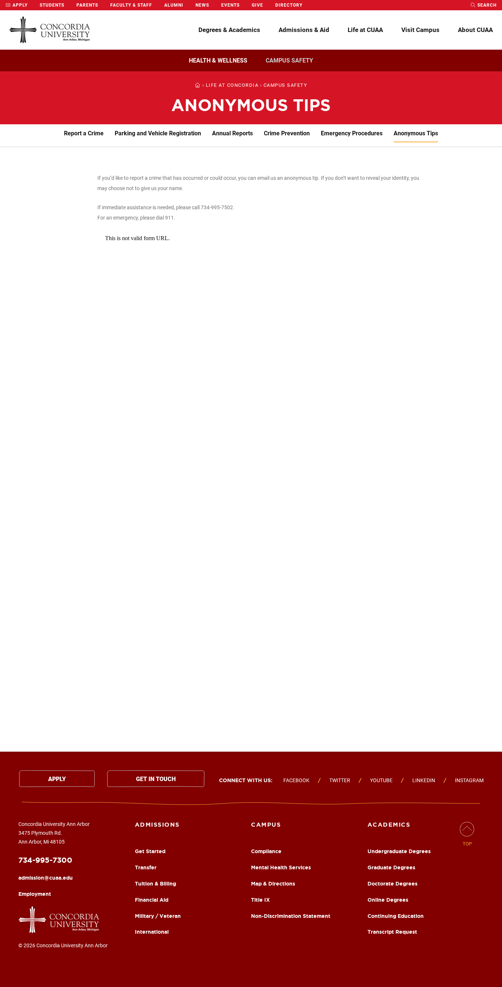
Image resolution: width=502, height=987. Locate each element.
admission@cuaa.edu (45, 878)
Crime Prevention (287, 133)
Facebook (296, 780)
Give (257, 5)
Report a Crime (84, 133)
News (202, 5)
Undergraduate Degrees (399, 851)
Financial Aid (151, 900)
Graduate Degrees (391, 867)
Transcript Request (392, 932)
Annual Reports (232, 133)
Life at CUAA (365, 29)
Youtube (381, 780)
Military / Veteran (158, 916)
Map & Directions (273, 884)
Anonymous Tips (416, 133)
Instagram (469, 780)
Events (230, 5)
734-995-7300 (45, 860)
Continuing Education (395, 916)
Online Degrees (387, 900)
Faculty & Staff (131, 5)
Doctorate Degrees (392, 884)
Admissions (157, 824)
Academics (388, 824)
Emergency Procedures (352, 133)
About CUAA (475, 29)
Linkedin (423, 780)
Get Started (150, 851)
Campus (266, 824)
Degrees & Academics (229, 29)
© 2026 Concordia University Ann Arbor (63, 945)
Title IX (260, 900)
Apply (19, 5)
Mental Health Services (281, 867)
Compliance (266, 851)
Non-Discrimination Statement (290, 916)
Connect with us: (245, 780)
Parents (87, 5)
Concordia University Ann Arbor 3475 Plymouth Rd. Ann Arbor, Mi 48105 (54, 833)
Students (52, 5)
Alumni (173, 5)
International (152, 932)
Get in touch (156, 779)
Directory (288, 5)
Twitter (339, 780)
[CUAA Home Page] (49, 30)
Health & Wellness (218, 60)
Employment (34, 894)
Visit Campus (420, 29)
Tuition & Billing (155, 884)
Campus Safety (289, 60)
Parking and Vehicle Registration (158, 133)
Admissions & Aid (304, 29)
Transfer (146, 867)
